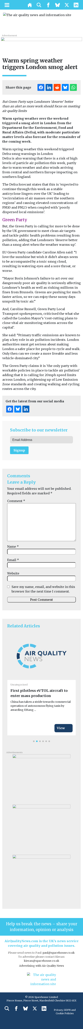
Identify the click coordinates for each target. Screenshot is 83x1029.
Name (13, 546)
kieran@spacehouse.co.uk (41, 960)
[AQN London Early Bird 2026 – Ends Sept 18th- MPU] (41, 878)
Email (13, 560)
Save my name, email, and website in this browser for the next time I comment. (43, 589)
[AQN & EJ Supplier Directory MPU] (41, 828)
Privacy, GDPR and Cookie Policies (65, 1011)
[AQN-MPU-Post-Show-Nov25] (41, 778)
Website (13, 573)
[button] (34, 741)
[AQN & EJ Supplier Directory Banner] (41, 42)
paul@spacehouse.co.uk (58, 952)
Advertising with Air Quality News (41, 965)
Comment (16, 501)
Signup (19, 450)
